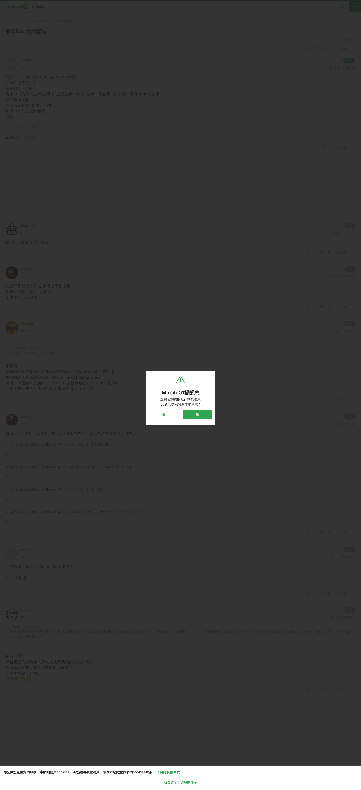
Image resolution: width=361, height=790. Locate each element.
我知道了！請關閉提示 (180, 782)
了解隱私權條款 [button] (168, 772)
